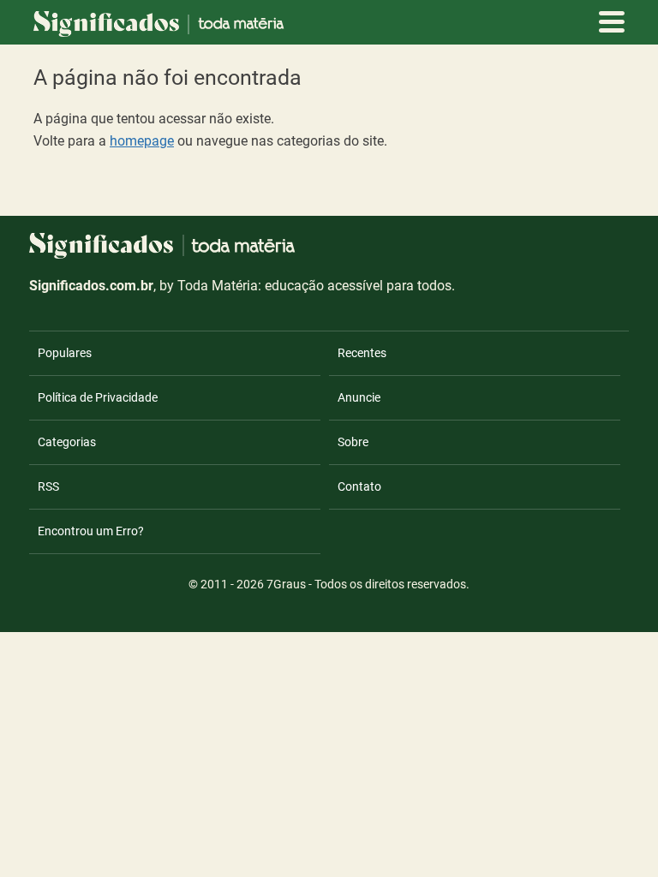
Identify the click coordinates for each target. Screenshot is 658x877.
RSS (48, 486)
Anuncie (359, 397)
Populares (65, 353)
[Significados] (162, 268)
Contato (359, 486)
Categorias (67, 442)
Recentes (362, 353)
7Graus (286, 584)
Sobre (353, 442)
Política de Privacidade (98, 397)
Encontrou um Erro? (91, 531)
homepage (142, 141)
